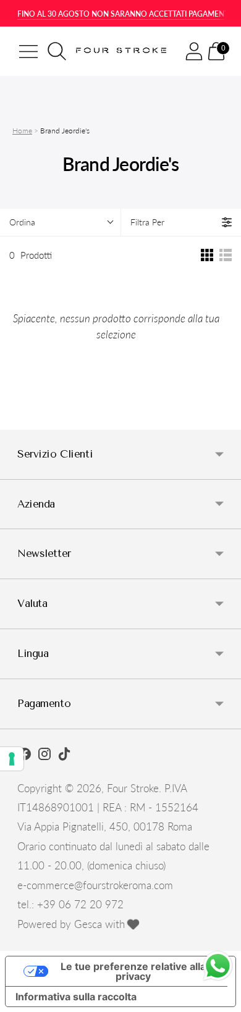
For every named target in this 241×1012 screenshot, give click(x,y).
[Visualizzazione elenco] (225, 255)
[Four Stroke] (122, 51)
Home (22, 130)
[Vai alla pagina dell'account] (194, 51)
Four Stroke (133, 788)
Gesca (88, 924)
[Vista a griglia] (207, 255)
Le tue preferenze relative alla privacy (133, 971)
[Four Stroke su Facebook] (24, 755)
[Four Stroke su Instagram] (44, 755)
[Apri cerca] (57, 51)
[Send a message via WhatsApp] (218, 966)
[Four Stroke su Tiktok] (64, 755)
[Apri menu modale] (28, 51)
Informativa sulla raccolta (76, 996)
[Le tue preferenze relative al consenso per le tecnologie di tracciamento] (11, 759)
